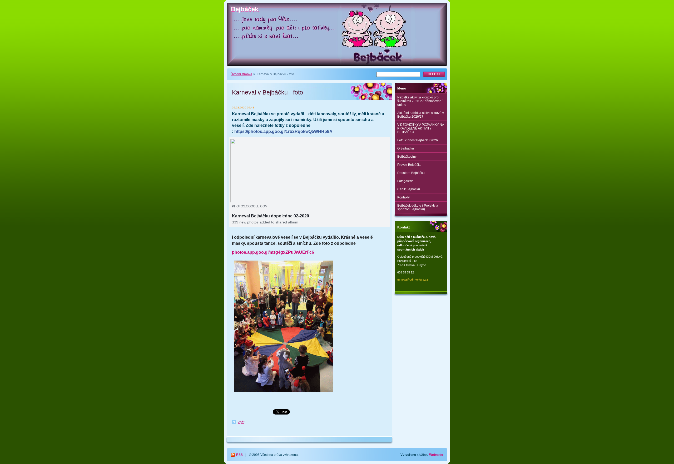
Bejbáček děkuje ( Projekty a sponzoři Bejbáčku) (417, 207)
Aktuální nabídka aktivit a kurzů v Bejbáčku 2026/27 (420, 114)
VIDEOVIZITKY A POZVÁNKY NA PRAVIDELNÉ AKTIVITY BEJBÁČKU (420, 128)
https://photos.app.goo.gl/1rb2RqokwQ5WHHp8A (283, 131)
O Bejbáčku (405, 148)
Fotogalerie (405, 181)
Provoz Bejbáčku (409, 165)
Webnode (436, 455)
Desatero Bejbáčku (411, 173)
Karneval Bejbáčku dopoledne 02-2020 (270, 216)
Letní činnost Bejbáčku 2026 (417, 140)
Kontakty (403, 197)
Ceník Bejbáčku (408, 189)
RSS (239, 455)
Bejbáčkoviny (407, 156)
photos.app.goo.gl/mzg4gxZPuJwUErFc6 (273, 252)
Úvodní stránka (241, 74)
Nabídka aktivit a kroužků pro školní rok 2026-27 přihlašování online (419, 101)
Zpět (241, 422)
